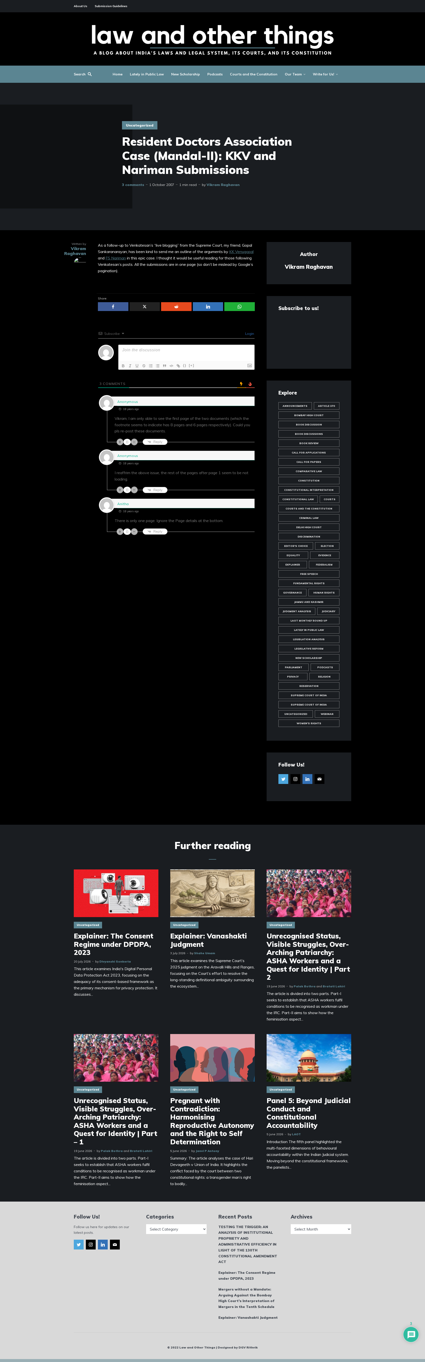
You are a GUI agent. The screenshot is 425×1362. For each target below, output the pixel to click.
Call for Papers (308, 462)
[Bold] (123, 366)
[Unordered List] (157, 366)
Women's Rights (309, 723)
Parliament (293, 667)
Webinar (327, 714)
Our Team (293, 74)
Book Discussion (309, 424)
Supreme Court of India (309, 695)
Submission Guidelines (111, 6)
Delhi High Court (309, 527)
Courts (329, 499)
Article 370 (326, 406)
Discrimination (309, 536)
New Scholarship (185, 74)
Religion (324, 676)
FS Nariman (116, 257)
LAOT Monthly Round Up (308, 620)
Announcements (295, 406)
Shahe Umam (204, 953)
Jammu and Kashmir (308, 602)
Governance (292, 592)
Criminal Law (309, 518)
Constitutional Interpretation (309, 490)
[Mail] (319, 779)
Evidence (324, 555)
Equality (293, 555)
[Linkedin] (307, 779)
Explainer (292, 564)
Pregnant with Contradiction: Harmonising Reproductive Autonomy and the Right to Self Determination (212, 1121)
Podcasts (215, 74)
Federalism (324, 564)
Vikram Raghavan (223, 185)
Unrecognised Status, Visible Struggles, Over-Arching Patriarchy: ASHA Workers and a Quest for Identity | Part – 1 (115, 1121)
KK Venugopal (241, 251)
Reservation (309, 686)
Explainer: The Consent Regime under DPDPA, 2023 (113, 944)
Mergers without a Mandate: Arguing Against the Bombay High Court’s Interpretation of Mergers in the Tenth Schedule (246, 1298)
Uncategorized (139, 125)
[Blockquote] (164, 366)
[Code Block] (171, 366)
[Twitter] (283, 779)
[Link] (178, 366)
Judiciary (328, 611)
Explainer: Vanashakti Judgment (208, 940)
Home (117, 74)
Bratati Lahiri (334, 986)
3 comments (133, 185)
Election (327, 546)
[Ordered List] (150, 366)
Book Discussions (309, 434)
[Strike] (143, 366)
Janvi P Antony (207, 1151)
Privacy (293, 676)
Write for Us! (323, 74)
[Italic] (130, 366)
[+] (191, 365)
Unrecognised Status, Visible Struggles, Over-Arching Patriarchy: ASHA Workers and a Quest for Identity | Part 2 (308, 956)
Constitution (308, 480)
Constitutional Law (298, 499)
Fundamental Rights (309, 583)
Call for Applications (309, 452)
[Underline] (137, 366)
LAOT (296, 1134)
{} (184, 365)
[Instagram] (295, 779)
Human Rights (324, 592)
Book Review (309, 443)
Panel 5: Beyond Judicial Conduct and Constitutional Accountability (309, 1112)
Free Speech (309, 574)
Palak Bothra (305, 986)
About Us (80, 6)
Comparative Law (309, 471)
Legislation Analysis (309, 639)
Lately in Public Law (147, 74)
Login (249, 333)
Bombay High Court (309, 415)
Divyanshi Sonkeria (115, 961)
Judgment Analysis (297, 611)
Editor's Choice (296, 546)
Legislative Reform (308, 648)
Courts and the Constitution (253, 74)
